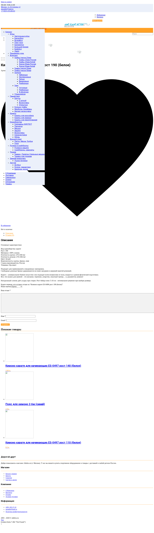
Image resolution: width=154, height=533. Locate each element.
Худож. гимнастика (22, 167)
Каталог (8, 32)
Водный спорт (16, 139)
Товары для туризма (23, 156)
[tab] (79, 233)
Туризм (13, 152)
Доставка (9, 175)
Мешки (17, 128)
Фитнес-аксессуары (22, 111)
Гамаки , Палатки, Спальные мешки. (29, 154)
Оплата (8, 180)
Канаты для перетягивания (25, 120)
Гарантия (9, 478)
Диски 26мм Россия (27, 64)
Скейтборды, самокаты (24, 150)
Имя (3, 316)
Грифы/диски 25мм (22, 58)
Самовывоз (10, 177)
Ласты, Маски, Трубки (23, 141)
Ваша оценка (6, 286)
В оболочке (24, 92)
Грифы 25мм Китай (27, 62)
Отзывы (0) (9, 235)
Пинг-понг (18, 43)
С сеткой (22, 101)
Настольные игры (22, 36)
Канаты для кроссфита (24, 116)
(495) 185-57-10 (11, 507)
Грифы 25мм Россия (27, 60)
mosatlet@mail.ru (11, 509)
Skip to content (6, 2)
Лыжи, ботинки (20, 161)
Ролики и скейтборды (19, 146)
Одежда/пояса (20, 135)
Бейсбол (18, 49)
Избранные (101, 15)
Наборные (23, 75)
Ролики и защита (21, 148)
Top (2, 520)
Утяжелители (19, 94)
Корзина (100, 17)
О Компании (10, 173)
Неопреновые (25, 77)
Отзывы (8, 495)
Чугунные (23, 88)
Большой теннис (21, 47)
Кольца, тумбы (20, 107)
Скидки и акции (11, 480)
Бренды (8, 476)
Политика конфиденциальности (16, 512)
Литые (22, 79)
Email (3, 320)
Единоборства (16, 122)
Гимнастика (15, 96)
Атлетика (13, 55)
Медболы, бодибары (23, 109)
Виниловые (24, 81)
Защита (17, 131)
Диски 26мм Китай (27, 66)
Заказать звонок (38, 29)
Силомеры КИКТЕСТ (23, 124)
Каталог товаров (11, 474)
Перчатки (18, 126)
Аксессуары (24, 103)
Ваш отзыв (6, 290)
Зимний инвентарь (18, 158)
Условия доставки (12, 497)
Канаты (13, 113)
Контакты (9, 492)
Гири (16, 85)
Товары (8, 184)
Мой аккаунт (97, 21)
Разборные (24, 83)
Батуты (17, 98)
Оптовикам (10, 182)
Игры (12, 34)
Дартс (16, 51)
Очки (16, 143)
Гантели (17, 73)
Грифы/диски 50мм (22, 70)
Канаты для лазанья (22, 118)
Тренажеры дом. (17, 53)
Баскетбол (18, 38)
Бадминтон (19, 45)
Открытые (23, 105)
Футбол (17, 165)
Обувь (17, 137)
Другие (13, 163)
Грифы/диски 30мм (22, 68)
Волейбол (18, 40)
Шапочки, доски (21, 169)
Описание (9, 233)
